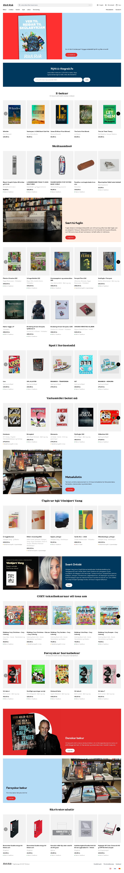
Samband (118, 864)
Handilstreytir (98, 864)
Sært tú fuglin (74, 223)
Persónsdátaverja (109, 864)
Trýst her (70, 489)
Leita (86, 80)
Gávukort (118, 9)
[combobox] (54, 5)
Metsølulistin (109, 9)
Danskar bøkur (74, 738)
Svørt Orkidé (73, 564)
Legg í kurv (70, 237)
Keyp (68, 585)
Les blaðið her (71, 55)
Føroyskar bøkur (16, 787)
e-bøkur (11, 9)
